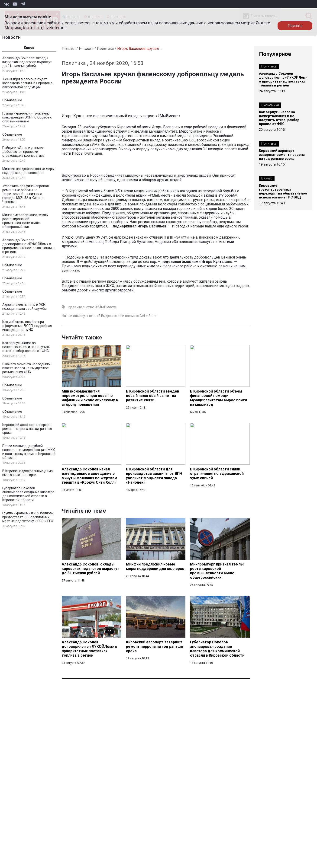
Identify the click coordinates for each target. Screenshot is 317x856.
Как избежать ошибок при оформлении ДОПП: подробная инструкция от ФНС (27, 326)
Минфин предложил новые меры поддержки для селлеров (28, 171)
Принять (295, 26)
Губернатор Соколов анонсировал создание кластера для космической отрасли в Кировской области (28, 494)
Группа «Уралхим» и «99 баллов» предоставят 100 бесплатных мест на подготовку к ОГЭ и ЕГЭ (27, 517)
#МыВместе (105, 307)
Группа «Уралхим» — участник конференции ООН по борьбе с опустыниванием (27, 117)
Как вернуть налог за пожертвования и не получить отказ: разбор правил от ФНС (26, 347)
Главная (68, 48)
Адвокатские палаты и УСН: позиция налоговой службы (24, 307)
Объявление (12, 100)
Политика (105, 48)
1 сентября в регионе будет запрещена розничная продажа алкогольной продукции (27, 83)
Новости (11, 37)
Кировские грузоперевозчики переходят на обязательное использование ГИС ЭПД (283, 191)
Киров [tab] (29, 48)
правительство (81, 307)
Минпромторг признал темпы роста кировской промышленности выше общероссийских (25, 221)
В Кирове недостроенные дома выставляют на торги (27, 473)
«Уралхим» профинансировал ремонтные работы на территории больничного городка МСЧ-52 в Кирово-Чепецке (25, 194)
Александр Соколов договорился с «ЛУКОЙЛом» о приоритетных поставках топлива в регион (28, 246)
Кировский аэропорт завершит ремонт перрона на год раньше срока (27, 429)
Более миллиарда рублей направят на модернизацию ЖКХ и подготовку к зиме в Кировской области (28, 452)
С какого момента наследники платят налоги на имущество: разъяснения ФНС (26, 368)
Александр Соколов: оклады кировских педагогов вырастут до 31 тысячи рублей (27, 62)
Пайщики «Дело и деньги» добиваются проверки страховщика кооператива (23, 152)
